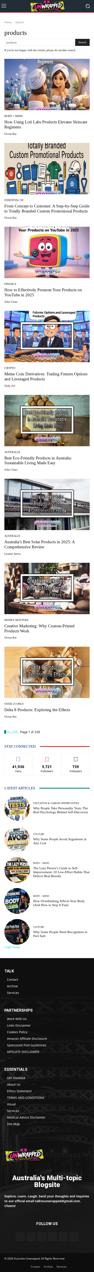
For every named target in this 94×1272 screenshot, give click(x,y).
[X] (63, 1236)
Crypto (9, 368)
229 (15, 732)
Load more (12, 947)
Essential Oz (14, 200)
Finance (10, 283)
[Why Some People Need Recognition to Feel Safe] (17, 932)
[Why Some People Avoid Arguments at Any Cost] (17, 839)
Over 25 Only (14, 703)
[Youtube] (74, 1236)
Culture (38, 834)
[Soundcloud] (52, 1236)
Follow (47, 757)
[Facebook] (20, 1236)
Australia (12, 452)
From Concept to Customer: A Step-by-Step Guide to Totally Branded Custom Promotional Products (46, 208)
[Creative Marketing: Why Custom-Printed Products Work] (47, 588)
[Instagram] (31, 1236)
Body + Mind (13, 116)
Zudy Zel (9, 385)
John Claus (10, 301)
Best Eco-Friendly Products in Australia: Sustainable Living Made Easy (38, 460)
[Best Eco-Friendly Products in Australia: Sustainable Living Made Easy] (47, 420)
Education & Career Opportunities (56, 803)
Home (8, 22)
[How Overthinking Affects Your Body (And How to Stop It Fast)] (17, 901)
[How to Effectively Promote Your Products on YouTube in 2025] (47, 252)
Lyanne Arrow (12, 553)
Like (18, 757)
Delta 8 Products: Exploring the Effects (37, 709)
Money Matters (16, 620)
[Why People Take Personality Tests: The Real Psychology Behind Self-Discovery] (17, 808)
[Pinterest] (41, 1236)
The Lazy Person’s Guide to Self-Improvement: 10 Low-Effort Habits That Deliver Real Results (61, 872)
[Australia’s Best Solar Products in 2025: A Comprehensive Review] (47, 504)
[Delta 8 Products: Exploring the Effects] (47, 672)
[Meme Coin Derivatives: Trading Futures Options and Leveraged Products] (47, 336)
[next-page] (19, 732)
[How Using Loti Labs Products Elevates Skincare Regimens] (47, 84)
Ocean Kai (10, 133)
